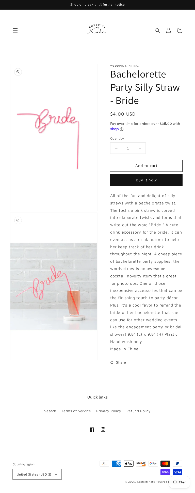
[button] (15, 30)
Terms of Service (76, 411)
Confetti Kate (146, 481)
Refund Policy (138, 411)
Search (50, 411)
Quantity (117, 138)
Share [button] (121, 362)
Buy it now (146, 180)
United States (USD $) (34, 474)
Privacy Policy (108, 411)
